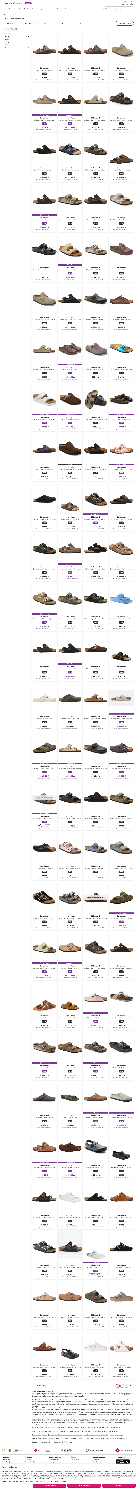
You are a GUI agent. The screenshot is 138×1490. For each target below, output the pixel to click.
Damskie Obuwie (83, 1438)
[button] (131, 3)
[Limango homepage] (10, 3)
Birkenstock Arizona (103, 1428)
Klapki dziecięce (68, 1442)
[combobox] (118, 9)
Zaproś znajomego (8, 1462)
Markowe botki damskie (68, 1438)
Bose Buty (63, 1431)
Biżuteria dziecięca (73, 1428)
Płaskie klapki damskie (120, 1438)
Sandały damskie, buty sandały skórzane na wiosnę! (66, 1435)
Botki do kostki (36, 1438)
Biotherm (35, 1428)
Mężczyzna (7, 42)
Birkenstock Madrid (109, 1431)
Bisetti (48, 1428)
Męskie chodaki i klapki (82, 1431)
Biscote (42, 1428)
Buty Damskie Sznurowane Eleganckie (96, 1435)
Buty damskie (53, 1431)
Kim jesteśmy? (6, 1460)
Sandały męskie (96, 1431)
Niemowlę (74, 1462)
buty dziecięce (115, 1419)
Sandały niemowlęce (116, 1435)
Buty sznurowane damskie (40, 1442)
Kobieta (6, 39)
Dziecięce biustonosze (59, 1428)
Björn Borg (91, 1428)
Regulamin (28, 1460)
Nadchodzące (97, 1462)
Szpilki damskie (95, 1438)
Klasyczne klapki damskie (51, 1438)
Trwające (96, 1460)
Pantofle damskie (56, 1442)
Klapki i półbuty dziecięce (39, 1435)
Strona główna (75, 1460)
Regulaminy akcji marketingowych (35, 1462)
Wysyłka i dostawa (54, 1460)
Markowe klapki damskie (39, 1431)
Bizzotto (83, 1428)
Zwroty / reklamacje (54, 1462)
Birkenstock (115, 1428)
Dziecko (6, 36)
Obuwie (70, 1431)
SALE (6, 47)
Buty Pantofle (106, 1438)
